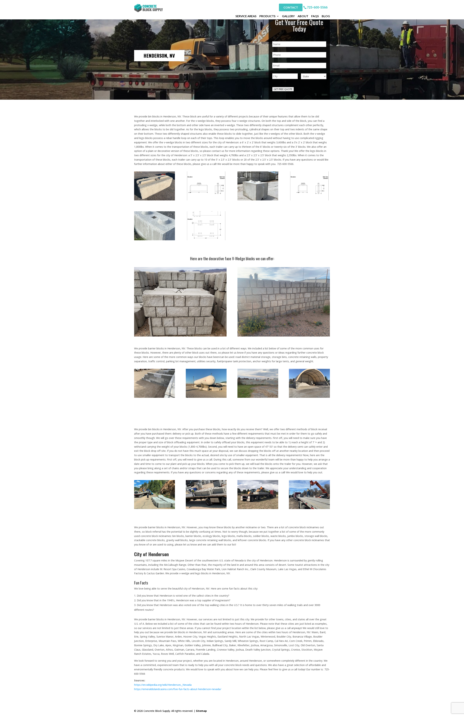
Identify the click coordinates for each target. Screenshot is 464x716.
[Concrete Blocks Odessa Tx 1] (154, 199)
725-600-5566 (317, 7)
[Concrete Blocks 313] (206, 397)
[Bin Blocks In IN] (206, 508)
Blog (326, 16)
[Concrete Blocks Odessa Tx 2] (206, 199)
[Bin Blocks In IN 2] (257, 508)
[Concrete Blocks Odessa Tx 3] (257, 199)
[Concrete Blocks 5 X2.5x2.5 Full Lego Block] (206, 239)
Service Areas (245, 16)
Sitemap (201, 711)
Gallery (288, 16)
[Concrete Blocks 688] (309, 508)
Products (267, 16)
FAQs (315, 16)
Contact (290, 7)
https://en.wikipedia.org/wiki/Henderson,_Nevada (163, 684)
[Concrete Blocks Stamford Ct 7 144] (257, 397)
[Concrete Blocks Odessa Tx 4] (309, 199)
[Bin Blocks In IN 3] (154, 508)
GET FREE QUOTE (283, 89)
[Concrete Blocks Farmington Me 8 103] (309, 397)
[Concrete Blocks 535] (154, 239)
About (303, 16)
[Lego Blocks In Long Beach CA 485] (154, 397)
